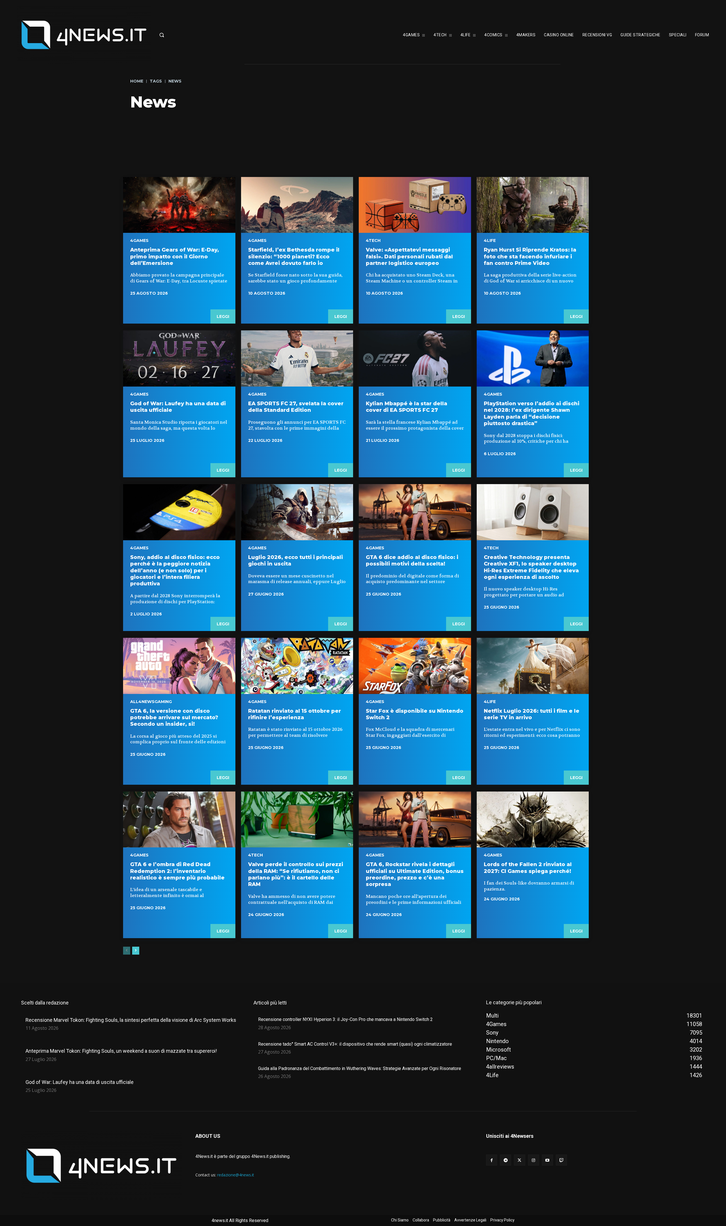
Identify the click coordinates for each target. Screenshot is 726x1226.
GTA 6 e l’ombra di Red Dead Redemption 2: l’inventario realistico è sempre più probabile (177, 871)
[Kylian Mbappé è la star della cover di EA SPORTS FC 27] (415, 358)
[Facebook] (491, 1160)
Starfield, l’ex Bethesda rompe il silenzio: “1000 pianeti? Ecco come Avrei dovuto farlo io (293, 256)
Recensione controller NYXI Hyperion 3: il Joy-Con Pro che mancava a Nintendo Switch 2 (345, 1019)
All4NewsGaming (151, 702)
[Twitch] (561, 1160)
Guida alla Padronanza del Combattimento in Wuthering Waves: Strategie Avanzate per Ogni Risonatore (359, 1068)
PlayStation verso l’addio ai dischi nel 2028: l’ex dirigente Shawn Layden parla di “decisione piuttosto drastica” (531, 413)
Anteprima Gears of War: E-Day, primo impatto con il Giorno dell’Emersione (174, 256)
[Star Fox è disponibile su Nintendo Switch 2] (415, 666)
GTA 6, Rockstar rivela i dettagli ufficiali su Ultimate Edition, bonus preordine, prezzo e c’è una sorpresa (415, 874)
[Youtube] (547, 1160)
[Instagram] (533, 1160)
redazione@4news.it (235, 1175)
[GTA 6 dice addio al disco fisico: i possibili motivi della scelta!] (415, 512)
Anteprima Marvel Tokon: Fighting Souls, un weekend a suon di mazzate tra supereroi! (121, 1051)
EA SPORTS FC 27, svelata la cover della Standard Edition (295, 406)
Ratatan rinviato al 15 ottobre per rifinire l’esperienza (294, 714)
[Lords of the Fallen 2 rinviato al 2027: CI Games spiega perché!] (533, 820)
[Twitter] (519, 1160)
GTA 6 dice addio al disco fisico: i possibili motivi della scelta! (412, 560)
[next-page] (135, 951)
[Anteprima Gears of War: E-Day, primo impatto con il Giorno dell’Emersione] (179, 205)
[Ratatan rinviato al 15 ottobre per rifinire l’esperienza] (297, 666)
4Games (139, 240)
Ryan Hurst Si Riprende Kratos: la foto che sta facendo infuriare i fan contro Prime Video (530, 256)
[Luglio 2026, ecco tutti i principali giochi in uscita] (297, 512)
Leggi (223, 316)
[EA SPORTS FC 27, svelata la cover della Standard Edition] (297, 358)
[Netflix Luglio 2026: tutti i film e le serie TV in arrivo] (533, 666)
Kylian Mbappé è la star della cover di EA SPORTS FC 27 (406, 406)
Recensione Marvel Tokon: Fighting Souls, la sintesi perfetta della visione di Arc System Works (131, 1020)
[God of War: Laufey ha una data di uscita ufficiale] (179, 358)
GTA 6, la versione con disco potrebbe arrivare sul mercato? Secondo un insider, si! (174, 717)
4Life (490, 240)
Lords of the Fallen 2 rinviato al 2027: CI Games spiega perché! (528, 867)
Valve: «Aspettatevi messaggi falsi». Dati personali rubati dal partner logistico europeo (409, 256)
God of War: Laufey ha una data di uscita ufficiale (80, 1082)
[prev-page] (126, 951)
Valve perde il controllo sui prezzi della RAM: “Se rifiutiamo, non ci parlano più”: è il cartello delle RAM (295, 874)
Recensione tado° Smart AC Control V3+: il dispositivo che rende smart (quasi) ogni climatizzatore (355, 1044)
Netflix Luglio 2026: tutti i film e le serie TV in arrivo (531, 714)
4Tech (373, 240)
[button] (189, 35)
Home (136, 81)
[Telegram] (505, 1160)
